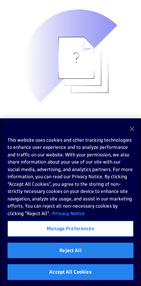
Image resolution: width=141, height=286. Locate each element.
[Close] (132, 129)
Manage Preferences (70, 228)
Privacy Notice (68, 213)
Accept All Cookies (70, 271)
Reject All (70, 250)
